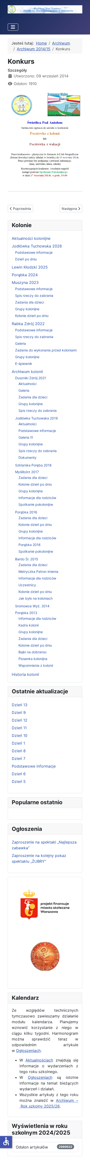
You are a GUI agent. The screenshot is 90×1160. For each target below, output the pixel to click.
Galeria (20, 343)
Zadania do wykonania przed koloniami (46, 350)
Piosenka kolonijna (32, 659)
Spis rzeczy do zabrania (34, 295)
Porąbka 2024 (25, 274)
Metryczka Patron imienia (38, 571)
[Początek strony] (81, 1151)
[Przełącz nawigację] (13, 27)
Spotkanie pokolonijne (35, 504)
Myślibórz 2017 (27, 472)
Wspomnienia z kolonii (35, 665)
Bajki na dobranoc (32, 652)
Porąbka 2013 (26, 613)
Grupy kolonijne (27, 309)
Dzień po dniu (26, 259)
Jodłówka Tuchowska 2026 (37, 246)
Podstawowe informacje (34, 252)
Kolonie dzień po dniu (31, 316)
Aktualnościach (39, 1060)
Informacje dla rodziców (37, 498)
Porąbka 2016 (26, 512)
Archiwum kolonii (27, 371)
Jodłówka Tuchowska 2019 (36, 418)
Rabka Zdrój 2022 (28, 323)
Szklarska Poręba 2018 (33, 465)
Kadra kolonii (28, 625)
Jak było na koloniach (35, 598)
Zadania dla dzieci (29, 302)
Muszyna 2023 (25, 282)
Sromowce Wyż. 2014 (32, 606)
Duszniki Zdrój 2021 (30, 378)
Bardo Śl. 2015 (26, 559)
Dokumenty (27, 457)
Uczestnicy (27, 585)
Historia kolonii (25, 674)
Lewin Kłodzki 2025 (30, 267)
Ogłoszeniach (28, 1050)
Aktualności (27, 384)
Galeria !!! (25, 437)
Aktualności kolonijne (31, 238)
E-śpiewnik (23, 364)
